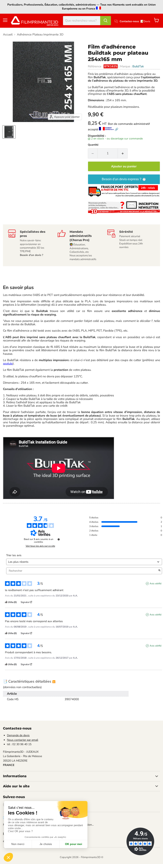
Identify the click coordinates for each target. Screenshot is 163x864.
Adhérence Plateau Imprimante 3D (40, 34)
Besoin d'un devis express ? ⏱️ (124, 179)
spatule (8, 363)
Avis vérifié (155, 583)
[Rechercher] (105, 20)
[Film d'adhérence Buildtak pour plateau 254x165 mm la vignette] (9, 132)
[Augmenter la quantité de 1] (123, 153)
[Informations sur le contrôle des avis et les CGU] (58, 539)
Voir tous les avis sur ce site (40, 546)
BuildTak (138, 66)
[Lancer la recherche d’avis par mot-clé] (159, 571)
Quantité (93, 144)
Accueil (8, 34)
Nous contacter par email (22, 740)
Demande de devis (18, 735)
